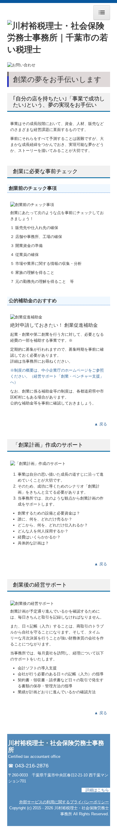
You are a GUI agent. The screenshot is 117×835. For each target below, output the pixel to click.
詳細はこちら (97, 790)
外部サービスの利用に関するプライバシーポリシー (64, 802)
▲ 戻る (100, 424)
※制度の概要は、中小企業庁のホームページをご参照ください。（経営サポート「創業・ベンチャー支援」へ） (57, 376)
